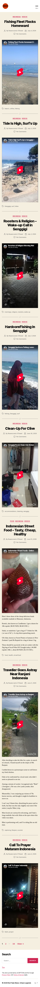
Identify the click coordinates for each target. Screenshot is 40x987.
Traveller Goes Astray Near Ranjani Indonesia (20, 674)
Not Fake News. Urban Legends (19, 983)
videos (24, 17)
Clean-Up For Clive (20, 428)
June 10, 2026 (32, 539)
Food (12, 521)
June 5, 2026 (31, 683)
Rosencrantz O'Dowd (16, 31)
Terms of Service (19, 975)
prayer (11, 932)
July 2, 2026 (32, 234)
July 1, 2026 (32, 336)
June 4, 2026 (31, 854)
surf (13, 206)
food (6, 655)
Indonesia (17, 17)
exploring (8, 830)
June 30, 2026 (32, 433)
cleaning (20, 511)
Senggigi (8, 206)
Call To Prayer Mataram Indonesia (20, 847)
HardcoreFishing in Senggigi (20, 329)
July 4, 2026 (31, 31)
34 (14, 944)
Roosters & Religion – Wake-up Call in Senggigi (20, 225)
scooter (20, 830)
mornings (8, 312)
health (11, 655)
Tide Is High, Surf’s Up (20, 123)
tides (16, 206)
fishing (17, 109)
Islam (6, 932)
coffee (12, 109)
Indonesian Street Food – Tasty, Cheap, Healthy (20, 530)
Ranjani (14, 830)
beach (7, 109)
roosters (20, 312)
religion (14, 312)
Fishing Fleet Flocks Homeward (20, 23)
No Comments (21, 34)
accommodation (10, 511)
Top (3, 967)
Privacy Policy (6, 975)
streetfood (17, 655)
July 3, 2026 (31, 128)
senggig (26, 511)
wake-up (27, 312)
